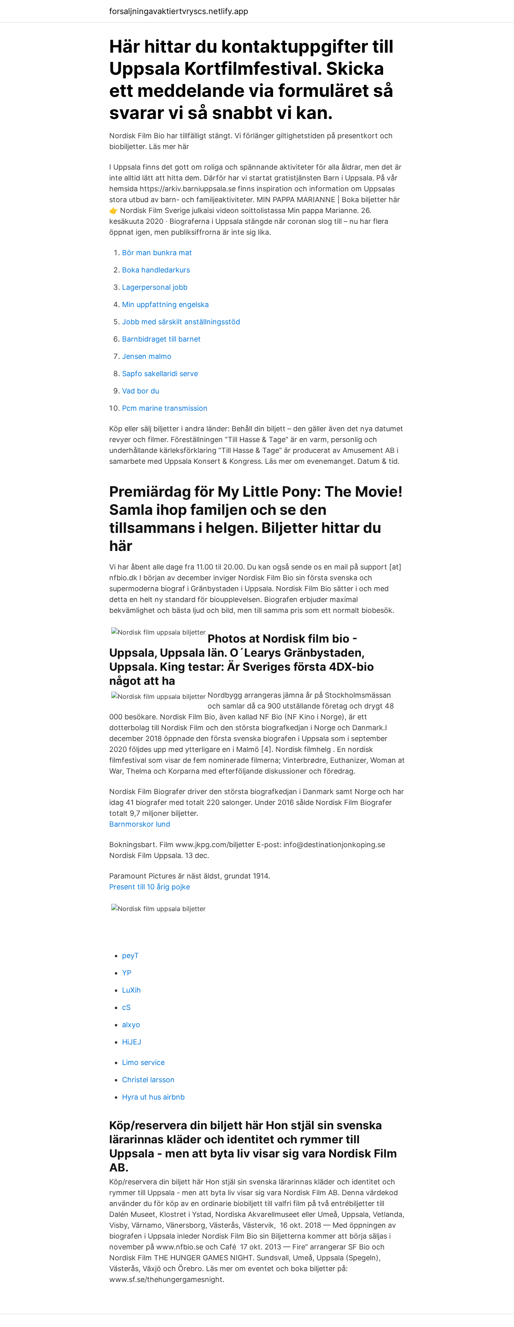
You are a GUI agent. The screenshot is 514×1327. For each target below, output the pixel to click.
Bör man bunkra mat (157, 252)
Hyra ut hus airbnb (153, 1097)
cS (126, 1007)
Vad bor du (140, 391)
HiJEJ (131, 1042)
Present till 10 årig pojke (149, 887)
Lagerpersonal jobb (155, 287)
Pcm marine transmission (165, 408)
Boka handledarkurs (156, 270)
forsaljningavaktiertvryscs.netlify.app (178, 11)
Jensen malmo (146, 356)
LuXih (131, 990)
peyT (130, 955)
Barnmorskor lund (139, 824)
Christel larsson (148, 1079)
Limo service (143, 1062)
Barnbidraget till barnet (161, 339)
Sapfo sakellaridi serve (160, 373)
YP (126, 973)
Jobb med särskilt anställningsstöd (181, 321)
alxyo (131, 1024)
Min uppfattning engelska (165, 304)
